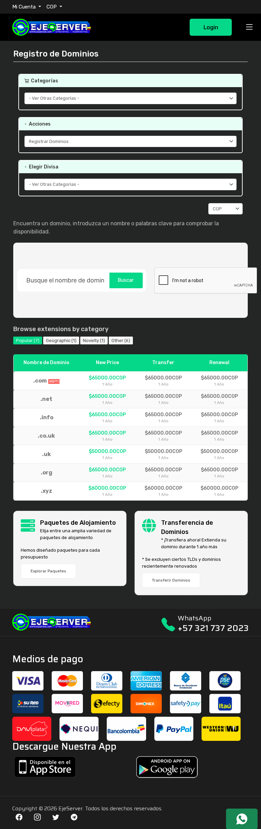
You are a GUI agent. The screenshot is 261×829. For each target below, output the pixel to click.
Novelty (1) (94, 340)
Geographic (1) (61, 340)
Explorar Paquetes (48, 571)
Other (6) (120, 340)
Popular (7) (27, 340)
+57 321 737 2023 (213, 628)
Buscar (126, 280)
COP (52, 7)
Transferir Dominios (171, 580)
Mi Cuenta (24, 7)
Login (210, 27)
